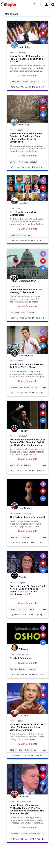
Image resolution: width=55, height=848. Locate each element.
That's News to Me (23, 801)
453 (29, 470)
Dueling (13, 162)
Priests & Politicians (20, 658)
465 (29, 167)
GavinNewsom (16, 387)
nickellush (24, 796)
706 (29, 318)
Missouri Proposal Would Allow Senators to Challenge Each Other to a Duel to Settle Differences (26, 137)
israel (12, 235)
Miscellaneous (15, 513)
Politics (12, 130)
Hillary (20, 750)
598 (28, 240)
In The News (21, 52)
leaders (22, 669)
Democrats (15, 834)
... (44, 81)
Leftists (27, 465)
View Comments (28, 75)
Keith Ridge (24, 47)
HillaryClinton (30, 750)
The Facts (24, 715)
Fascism (30, 313)
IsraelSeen (24, 203)
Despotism (14, 313)
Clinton (13, 750)
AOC (12, 465)
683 (28, 542)
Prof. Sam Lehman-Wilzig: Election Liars (24, 213)
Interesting (27, 513)
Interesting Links (22, 654)
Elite (23, 313)
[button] (35, 4)
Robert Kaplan (26, 355)
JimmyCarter (15, 82)
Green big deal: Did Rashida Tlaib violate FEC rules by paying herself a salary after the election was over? (28, 590)
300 (29, 87)
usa (29, 235)
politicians (21, 235)
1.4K (30, 839)
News (12, 52)
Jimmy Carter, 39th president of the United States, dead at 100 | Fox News (27, 59)
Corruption (21, 582)
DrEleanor (24, 649)
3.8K (29, 674)
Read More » (27, 33)
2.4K (29, 392)
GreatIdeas (23, 162)
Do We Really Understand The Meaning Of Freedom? (26, 291)
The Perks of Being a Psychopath (28, 517)
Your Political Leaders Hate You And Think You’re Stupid (27, 366)
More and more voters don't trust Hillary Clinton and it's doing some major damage (28, 727)
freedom (13, 669)
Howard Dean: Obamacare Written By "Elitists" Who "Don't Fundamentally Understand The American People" (27, 809)
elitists (24, 834)
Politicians (34, 82)
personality (15, 537)
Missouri (33, 162)
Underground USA (27, 280)
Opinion (34, 387)
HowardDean (34, 834)
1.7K (29, 755)
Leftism (19, 465)
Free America (25, 508)
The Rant (23, 430)
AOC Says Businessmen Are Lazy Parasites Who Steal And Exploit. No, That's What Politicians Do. (27, 442)
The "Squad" (22, 436)
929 (29, 614)
